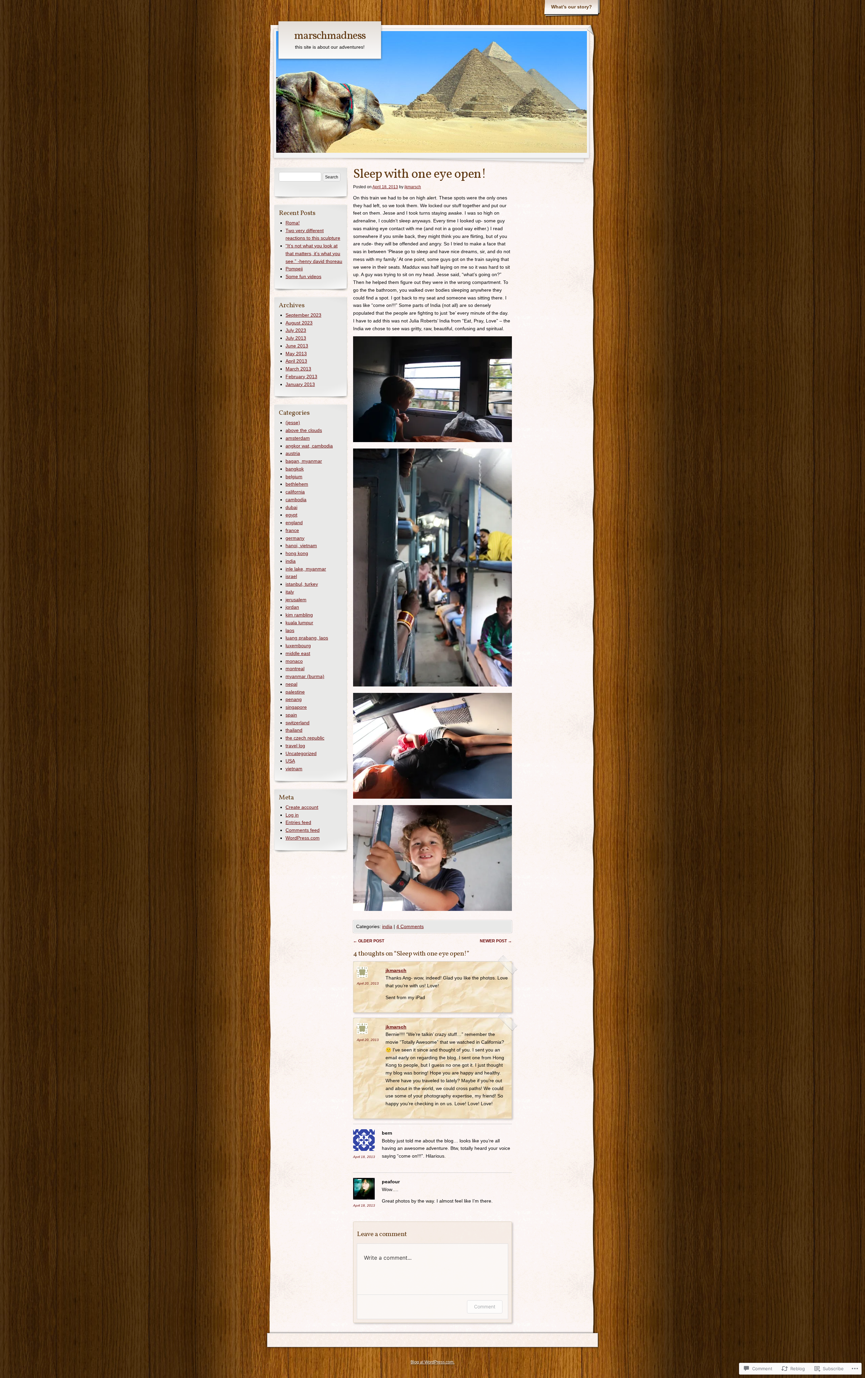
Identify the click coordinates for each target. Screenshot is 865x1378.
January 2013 (300, 384)
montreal (295, 668)
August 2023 (299, 322)
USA (290, 761)
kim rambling (299, 615)
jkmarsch (412, 187)
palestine (295, 692)
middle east (298, 653)
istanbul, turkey (302, 584)
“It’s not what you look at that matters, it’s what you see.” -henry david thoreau (314, 253)
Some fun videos (303, 276)
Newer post (496, 941)
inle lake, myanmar (306, 569)
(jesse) (293, 422)
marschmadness (330, 36)
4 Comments (410, 926)
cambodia (296, 499)
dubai (291, 507)
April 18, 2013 (364, 1157)
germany (295, 538)
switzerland (298, 722)
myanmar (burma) (305, 676)
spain (291, 715)
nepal (291, 684)
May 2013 (296, 353)
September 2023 (303, 315)
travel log (295, 745)
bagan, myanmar (304, 461)
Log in (292, 815)
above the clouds (304, 430)
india (387, 926)
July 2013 (296, 338)
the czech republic (305, 738)
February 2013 (301, 376)
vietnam (294, 768)
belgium (294, 476)
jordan (292, 607)
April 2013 (296, 361)
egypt (291, 514)
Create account (302, 807)
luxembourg (298, 645)
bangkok (295, 469)
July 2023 (296, 330)
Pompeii (294, 268)
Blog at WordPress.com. (432, 1362)
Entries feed (298, 822)
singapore (296, 707)
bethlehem (297, 484)
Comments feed (303, 830)
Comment (484, 1306)
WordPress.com (303, 838)
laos (290, 630)
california (295, 491)
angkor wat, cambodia (309, 446)
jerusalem (296, 599)
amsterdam (298, 438)
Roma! (293, 222)
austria (293, 453)
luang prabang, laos (307, 637)
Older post (368, 941)
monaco (294, 661)
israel (291, 576)
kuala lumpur (299, 622)
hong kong (297, 553)
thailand (294, 730)
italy (290, 592)
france (292, 530)
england (294, 522)
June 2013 (297, 345)
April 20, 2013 (368, 983)
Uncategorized (301, 753)
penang (294, 699)
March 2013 (298, 368)
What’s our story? (571, 6)
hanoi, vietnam (301, 545)
